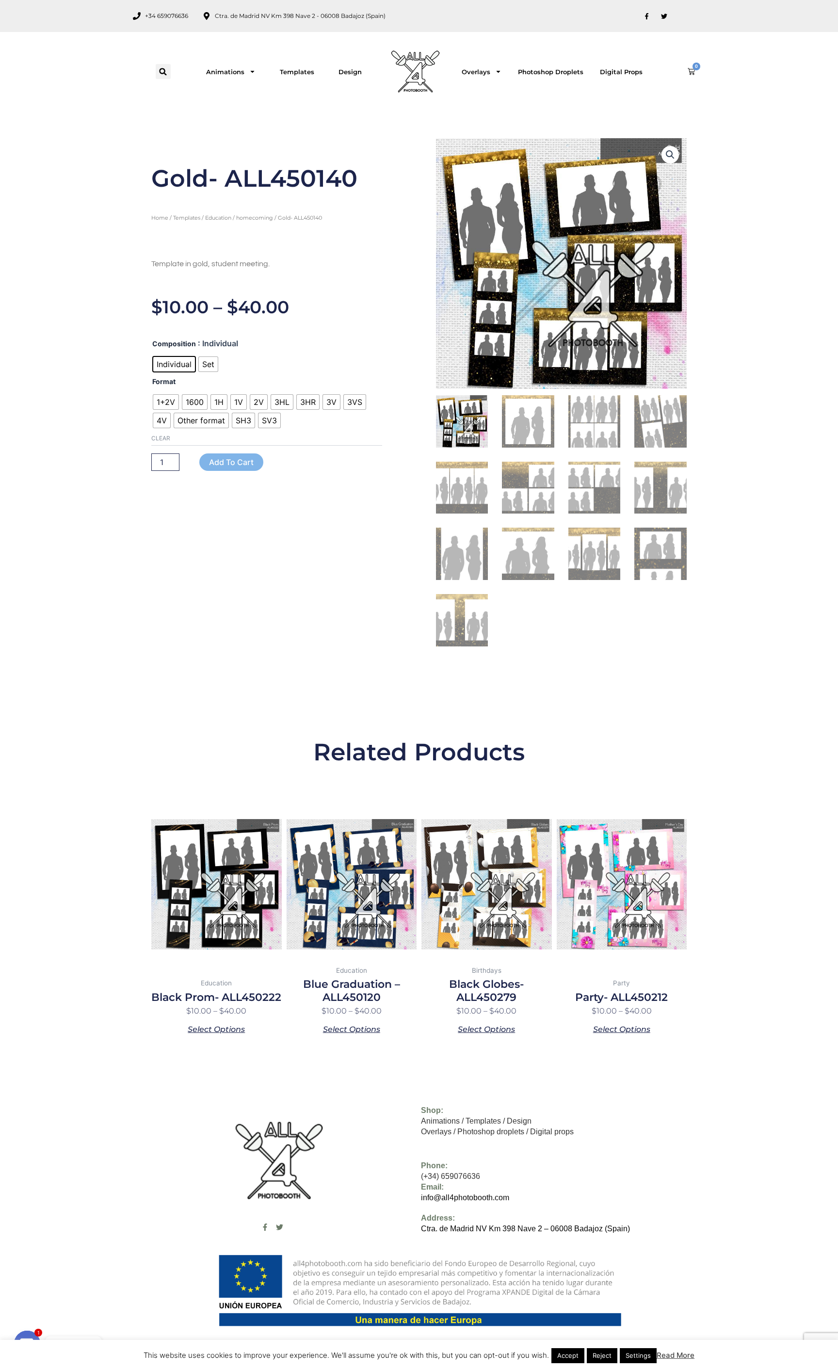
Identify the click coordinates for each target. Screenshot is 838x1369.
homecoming (254, 217)
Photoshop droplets (550, 72)
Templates (297, 72)
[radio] (174, 364)
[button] (163, 71)
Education (218, 217)
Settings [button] (638, 1355)
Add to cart (231, 462)
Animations (225, 72)
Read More (675, 1355)
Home (159, 217)
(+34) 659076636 (450, 1176)
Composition (174, 343)
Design (350, 72)
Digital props (621, 72)
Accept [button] (568, 1355)
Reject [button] (602, 1355)
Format (164, 381)
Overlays (476, 72)
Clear (160, 438)
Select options (216, 1029)
